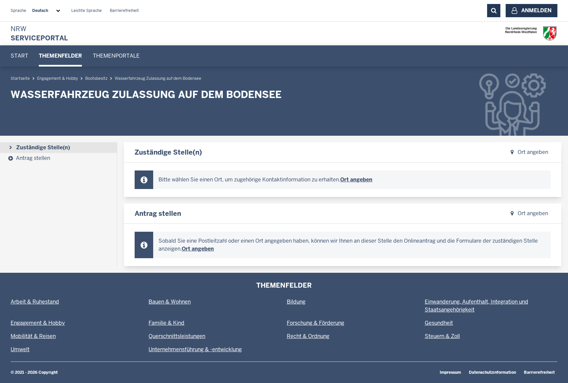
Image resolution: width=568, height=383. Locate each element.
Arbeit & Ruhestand (35, 301)
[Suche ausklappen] (493, 10)
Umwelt (20, 349)
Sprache (18, 10)
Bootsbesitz (96, 78)
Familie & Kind (166, 322)
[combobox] (47, 10)
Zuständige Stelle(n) (43, 147)
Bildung (296, 301)
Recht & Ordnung (308, 336)
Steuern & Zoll (442, 336)
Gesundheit (439, 322)
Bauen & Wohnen (170, 301)
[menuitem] (19, 56)
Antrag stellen (33, 158)
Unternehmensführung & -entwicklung (195, 349)
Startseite (20, 78)
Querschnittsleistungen (177, 336)
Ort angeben (532, 152)
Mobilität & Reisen (33, 336)
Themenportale (116, 55)
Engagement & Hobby (57, 78)
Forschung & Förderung (315, 322)
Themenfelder (60, 55)
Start (19, 55)
